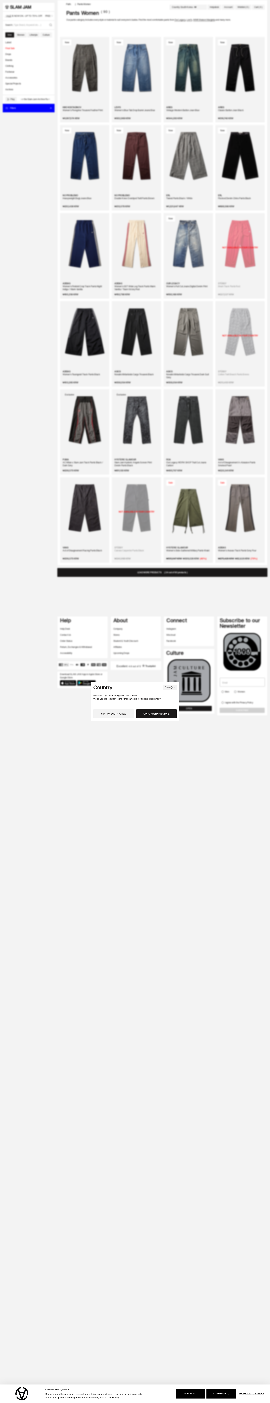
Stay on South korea (113, 713)
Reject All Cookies (251, 1394)
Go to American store (156, 713)
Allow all (190, 1394)
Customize (219, 1394)
